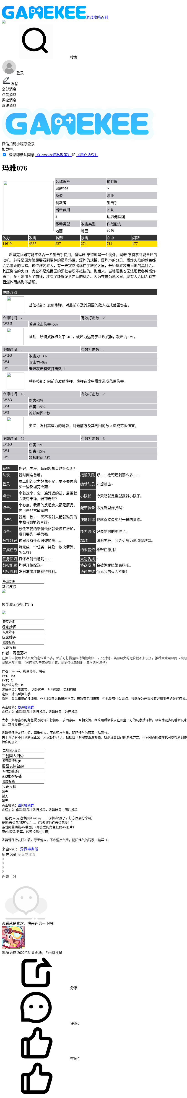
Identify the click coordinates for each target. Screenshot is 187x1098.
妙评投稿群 (26, 707)
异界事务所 (28, 849)
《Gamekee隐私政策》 (53, 155)
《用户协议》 (87, 155)
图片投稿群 (26, 805)
